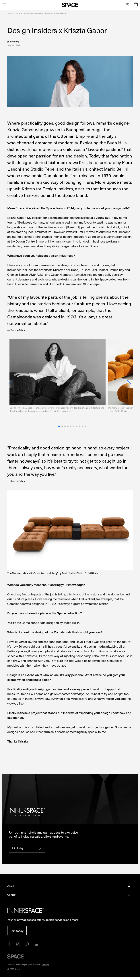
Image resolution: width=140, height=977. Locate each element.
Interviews (29, 13)
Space (10, 13)
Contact (11, 895)
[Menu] (4, 5)
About (10, 886)
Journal (18, 13)
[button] (135, 4)
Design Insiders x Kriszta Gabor (51, 13)
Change (45, 964)
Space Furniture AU (70, 5)
